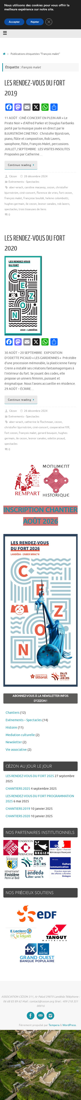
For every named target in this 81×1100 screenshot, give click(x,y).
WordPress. (69, 1025)
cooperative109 (59, 427)
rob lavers (63, 204)
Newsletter (14, 742)
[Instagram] (50, 1015)
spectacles (10, 209)
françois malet (13, 198)
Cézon (13, 176)
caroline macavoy (35, 187)
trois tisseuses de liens (32, 209)
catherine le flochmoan (39, 422)
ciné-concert (27, 193)
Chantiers (12, 713)
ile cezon (31, 204)
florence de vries (47, 193)
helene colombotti (56, 198)
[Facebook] (30, 1015)
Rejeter (35, 22)
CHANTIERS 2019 (18, 809)
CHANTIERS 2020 (18, 816)
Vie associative (16, 750)
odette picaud (56, 438)
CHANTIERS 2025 (18, 789)
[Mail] (40, 1015)
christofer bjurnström (17, 427)
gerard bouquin (47, 433)
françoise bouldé (33, 198)
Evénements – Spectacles (24, 720)
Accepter (14, 22)
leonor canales (47, 204)
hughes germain (14, 204)
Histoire (11, 727)
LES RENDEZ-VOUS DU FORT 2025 (30, 776)
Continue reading (19, 165)
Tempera (54, 1025)
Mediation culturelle (20, 735)
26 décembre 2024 (35, 176)
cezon (50, 187)
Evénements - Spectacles (24, 182)
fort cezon (65, 193)
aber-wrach (16, 187)
